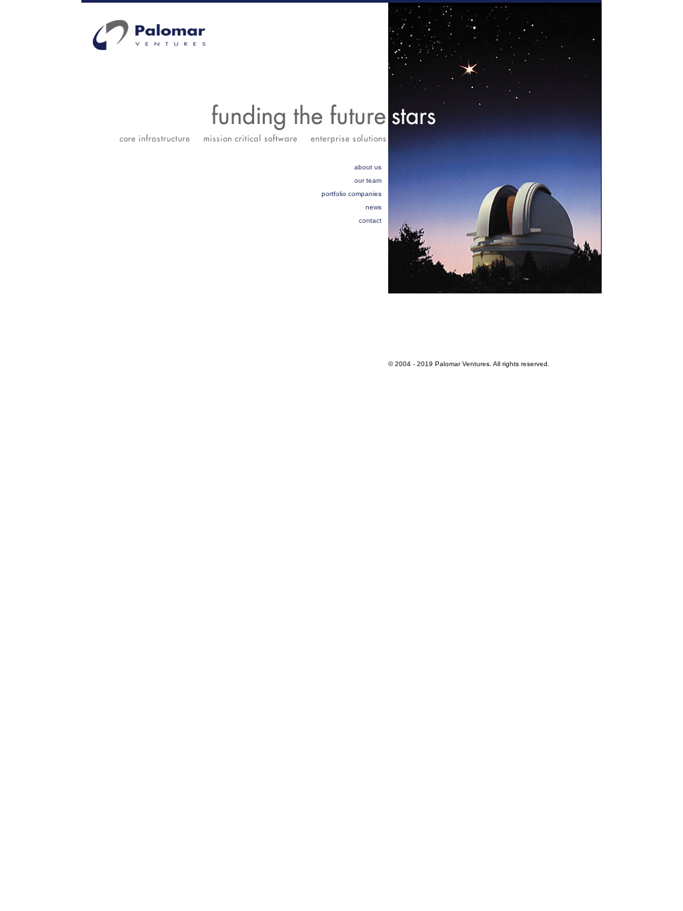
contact (370, 220)
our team (368, 180)
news (374, 207)
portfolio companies (351, 193)
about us (368, 167)
